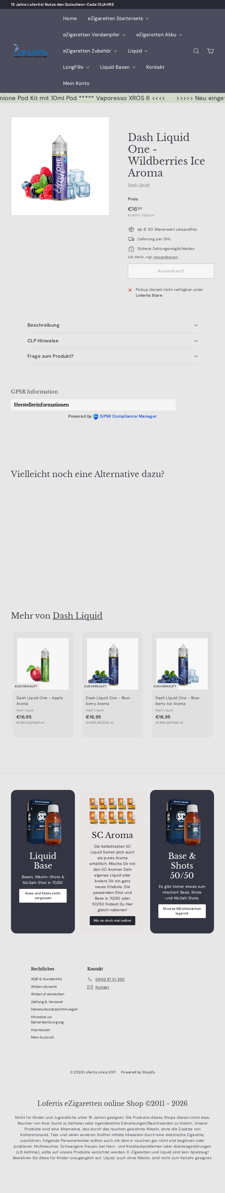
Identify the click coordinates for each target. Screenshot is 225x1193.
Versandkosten (165, 257)
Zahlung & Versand (47, 1001)
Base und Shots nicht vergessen (43, 895)
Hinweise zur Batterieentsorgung (47, 1020)
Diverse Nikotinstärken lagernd (182, 911)
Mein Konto (76, 83)
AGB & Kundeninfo (46, 979)
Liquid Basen (115, 67)
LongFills (74, 67)
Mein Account (42, 1037)
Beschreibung (43, 325)
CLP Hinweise (42, 341)
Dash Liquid (139, 184)
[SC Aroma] (112, 811)
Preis (133, 199)
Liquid (135, 51)
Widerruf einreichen (47, 994)
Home (70, 18)
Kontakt (155, 67)
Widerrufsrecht (44, 986)
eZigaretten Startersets (116, 18)
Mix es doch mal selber (113, 920)
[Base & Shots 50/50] (182, 822)
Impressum (40, 1029)
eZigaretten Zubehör (88, 51)
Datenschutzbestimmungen (54, 1009)
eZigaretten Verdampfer (92, 34)
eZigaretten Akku (157, 34)
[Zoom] (60, 166)
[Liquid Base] (43, 822)
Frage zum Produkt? (50, 356)
